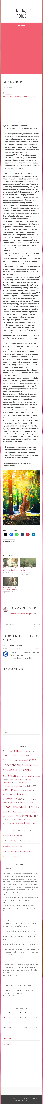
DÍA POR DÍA (26, 783)
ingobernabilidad (9, 794)
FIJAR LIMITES (31, 786)
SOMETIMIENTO (30, 816)
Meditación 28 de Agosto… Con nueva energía (17, 851)
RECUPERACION (13, 807)
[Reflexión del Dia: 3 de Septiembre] (10, 581)
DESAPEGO (7, 782)
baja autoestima (22, 760)
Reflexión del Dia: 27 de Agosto (12, 857)
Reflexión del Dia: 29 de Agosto (12, 835)
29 (5, 1038)
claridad (31, 760)
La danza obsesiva (10, 624)
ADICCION (21, 751)
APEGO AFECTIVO (10, 755)
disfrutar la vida (17, 782)
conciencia (31, 765)
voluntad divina (14, 822)
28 (36, 1033)
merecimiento (29, 798)
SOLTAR (19, 816)
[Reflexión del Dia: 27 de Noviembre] (10, 562)
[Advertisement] (21, 51)
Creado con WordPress (15, 1098)
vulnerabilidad (28, 823)
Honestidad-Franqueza (19, 790)
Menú (23, 25)
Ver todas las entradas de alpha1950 (22, 613)
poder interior (19, 802)
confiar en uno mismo (22, 776)
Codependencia (13, 765)
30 (10, 1038)
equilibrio (22, 786)
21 (36, 1028)
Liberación (22, 794)
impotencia (30, 790)
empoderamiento (10, 786)
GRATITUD (8, 789)
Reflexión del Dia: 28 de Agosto (12, 846)
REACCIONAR (28, 802)
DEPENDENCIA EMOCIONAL (23, 780)
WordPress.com (21, 1100)
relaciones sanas (17, 812)
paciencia (12, 802)
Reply (37, 648)
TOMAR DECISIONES (24, 820)
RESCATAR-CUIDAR (30, 812)
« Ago (4, 1044)
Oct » (9, 1044)
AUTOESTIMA (10, 760)
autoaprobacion (23, 756)
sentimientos (9, 816)
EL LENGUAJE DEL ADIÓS (21, 13)
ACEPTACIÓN (10, 751)
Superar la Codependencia (34, 626)
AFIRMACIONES (29, 751)
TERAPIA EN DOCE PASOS (10, 820)
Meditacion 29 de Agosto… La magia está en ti (17, 841)
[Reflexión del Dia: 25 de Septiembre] (28, 562)
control (31, 776)
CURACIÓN (11, 779)
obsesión (6, 802)
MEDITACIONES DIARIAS (12, 799)
